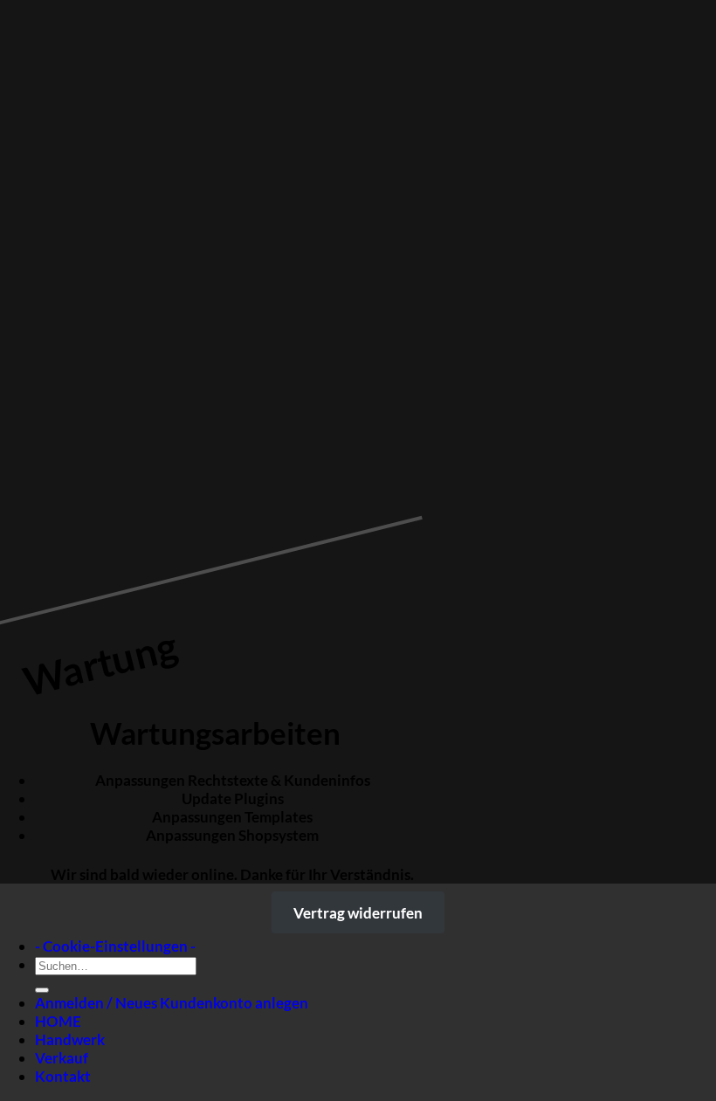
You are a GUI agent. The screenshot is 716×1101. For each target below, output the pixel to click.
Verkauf (61, 1058)
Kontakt (63, 1076)
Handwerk (70, 1039)
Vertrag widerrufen (358, 913)
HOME (58, 1021)
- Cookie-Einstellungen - (115, 946)
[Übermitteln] (42, 990)
